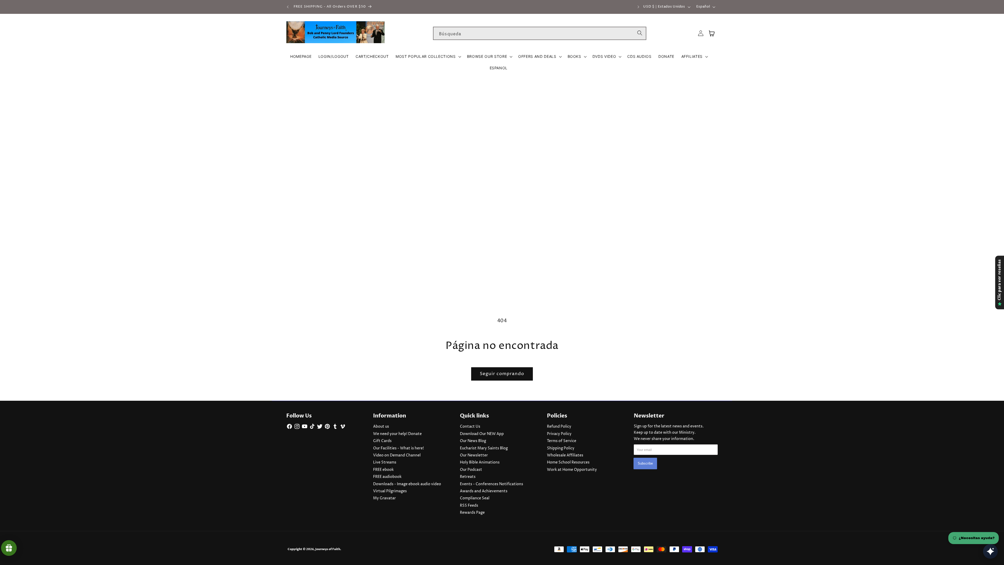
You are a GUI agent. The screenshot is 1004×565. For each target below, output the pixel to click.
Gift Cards (382, 441)
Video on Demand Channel (397, 455)
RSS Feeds (469, 505)
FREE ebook (383, 470)
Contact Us (470, 426)
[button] (428, 56)
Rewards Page (472, 513)
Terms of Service (561, 441)
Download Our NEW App (482, 434)
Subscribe (645, 463)
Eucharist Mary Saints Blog (484, 448)
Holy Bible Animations (480, 462)
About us (381, 426)
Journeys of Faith (327, 549)
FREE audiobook (387, 477)
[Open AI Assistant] (990, 551)
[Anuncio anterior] (288, 6)
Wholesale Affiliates (565, 455)
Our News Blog (473, 441)
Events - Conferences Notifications (491, 484)
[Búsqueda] (640, 33)
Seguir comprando (502, 374)
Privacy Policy (559, 434)
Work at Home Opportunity (572, 470)
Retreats (468, 477)
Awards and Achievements (483, 491)
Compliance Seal (474, 498)
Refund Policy (559, 426)
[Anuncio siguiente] (638, 6)
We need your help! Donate (397, 434)
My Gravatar (384, 498)
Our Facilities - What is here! (398, 448)
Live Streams (384, 462)
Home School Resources (568, 462)
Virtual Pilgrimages (390, 491)
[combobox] (539, 33)
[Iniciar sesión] (701, 33)
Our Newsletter (474, 455)
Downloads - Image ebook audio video (407, 484)
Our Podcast (471, 470)
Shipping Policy (560, 448)
